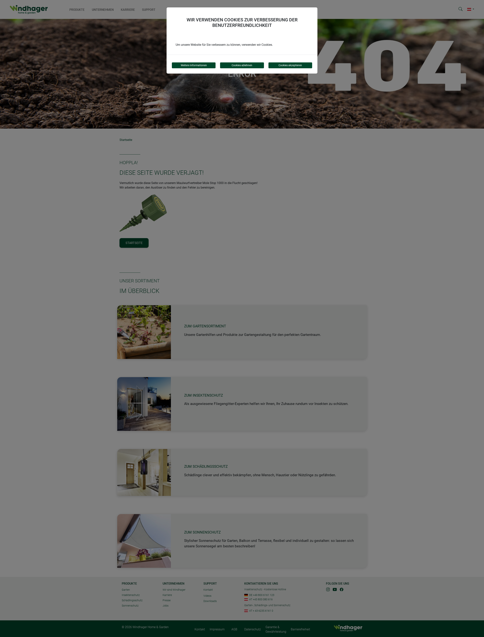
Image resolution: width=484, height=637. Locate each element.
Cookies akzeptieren (290, 65)
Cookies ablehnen (242, 65)
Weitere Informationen (194, 65)
